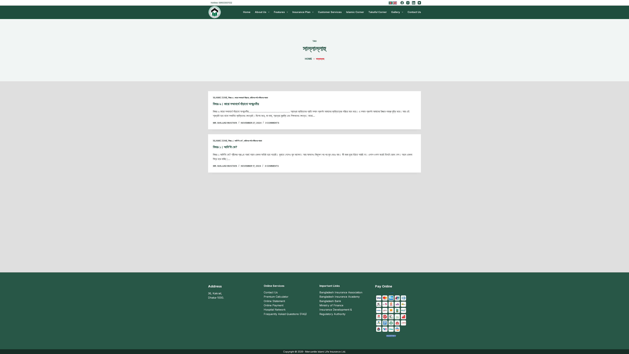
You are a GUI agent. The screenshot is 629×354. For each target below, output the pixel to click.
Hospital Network (275, 309)
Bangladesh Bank (330, 301)
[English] (395, 2)
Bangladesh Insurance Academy (339, 296)
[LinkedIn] (413, 2)
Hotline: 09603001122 (221, 2)
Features (279, 12)
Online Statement (274, 301)
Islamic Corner (355, 12)
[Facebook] (402, 2)
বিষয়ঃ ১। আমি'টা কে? (235, 140)
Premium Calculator (276, 296)
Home (246, 12)
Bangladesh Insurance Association (340, 292)
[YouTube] (419, 2)
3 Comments (272, 123)
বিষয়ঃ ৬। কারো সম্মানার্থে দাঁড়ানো (238, 97)
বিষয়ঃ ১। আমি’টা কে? (225, 147)
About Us (260, 12)
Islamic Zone (220, 97)
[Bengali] (391, 2)
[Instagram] (408, 2)
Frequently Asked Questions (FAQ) (285, 314)
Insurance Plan (301, 12)
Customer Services (330, 12)
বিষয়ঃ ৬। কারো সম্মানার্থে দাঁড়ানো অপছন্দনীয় (236, 104)
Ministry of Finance (331, 305)
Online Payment (273, 305)
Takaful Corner (377, 12)
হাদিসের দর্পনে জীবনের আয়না (259, 97)
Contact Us (414, 12)
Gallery (395, 12)
